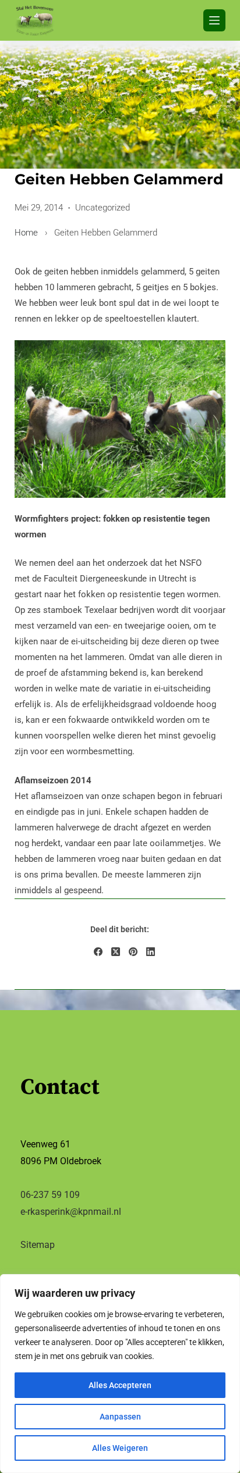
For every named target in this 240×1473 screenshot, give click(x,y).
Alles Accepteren (120, 1385)
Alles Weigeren (120, 1448)
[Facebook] (98, 951)
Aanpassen (120, 1416)
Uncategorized (102, 207)
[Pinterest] (133, 951)
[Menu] (214, 20)
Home (26, 232)
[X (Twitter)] (115, 951)
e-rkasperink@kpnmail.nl (70, 1211)
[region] (120, 1373)
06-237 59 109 (50, 1194)
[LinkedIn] (150, 951)
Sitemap (37, 1244)
